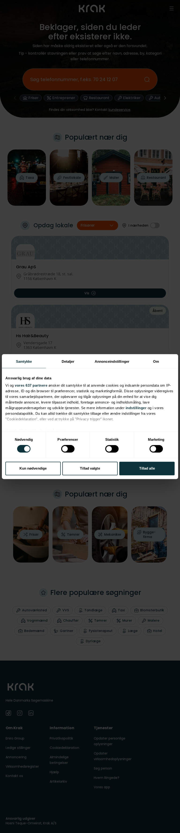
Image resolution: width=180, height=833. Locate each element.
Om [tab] (156, 361)
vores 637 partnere (31, 385)
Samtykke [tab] (24, 361)
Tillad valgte (90, 468)
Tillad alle (147, 468)
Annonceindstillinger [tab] (112, 361)
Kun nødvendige (33, 468)
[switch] (68, 449)
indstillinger (136, 408)
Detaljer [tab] (68, 361)
